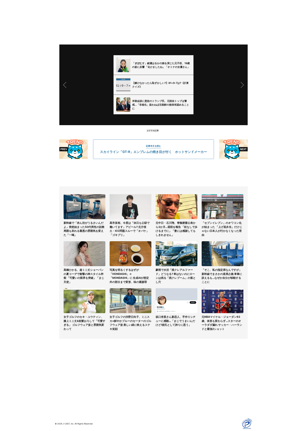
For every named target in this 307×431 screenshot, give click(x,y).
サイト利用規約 (211, 371)
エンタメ (60, 386)
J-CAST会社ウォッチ (116, 376)
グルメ (58, 371)
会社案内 (158, 366)
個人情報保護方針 (213, 366)
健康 (57, 381)
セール (58, 392)
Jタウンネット (112, 394)
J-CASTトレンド (113, 371)
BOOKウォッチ (112, 383)
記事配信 (208, 397)
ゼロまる (109, 399)
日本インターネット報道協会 (219, 407)
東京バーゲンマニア (115, 389)
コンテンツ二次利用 (214, 402)
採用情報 (158, 371)
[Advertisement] (153, 173)
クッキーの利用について (216, 386)
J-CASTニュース (113, 366)
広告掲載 (208, 392)
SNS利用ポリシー (213, 376)
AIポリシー (209, 381)
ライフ (58, 366)
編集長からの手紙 (163, 386)
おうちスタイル (63, 399)
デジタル (60, 376)
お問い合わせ (161, 376)
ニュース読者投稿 (163, 381)
